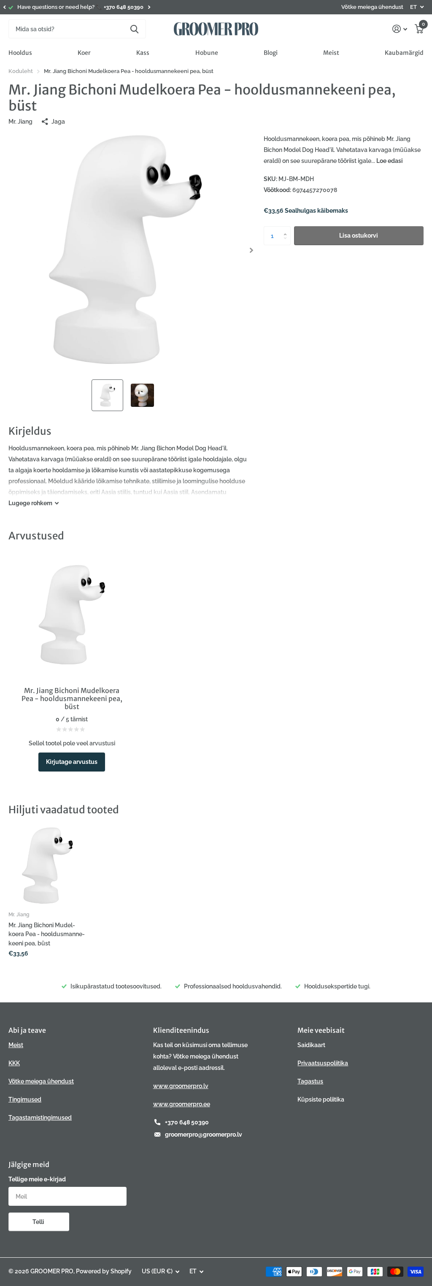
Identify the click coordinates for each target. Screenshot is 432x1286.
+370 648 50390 (187, 1122)
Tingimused (24, 1099)
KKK (14, 1063)
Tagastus (310, 1081)
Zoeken (134, 28)
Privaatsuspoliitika (322, 1063)
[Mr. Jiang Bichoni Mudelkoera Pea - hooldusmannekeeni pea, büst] (47, 865)
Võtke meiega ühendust (372, 7)
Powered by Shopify (104, 1271)
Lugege (30, 503)
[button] (4, 7)
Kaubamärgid (404, 53)
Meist (331, 53)
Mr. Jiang (20, 121)
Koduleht (20, 71)
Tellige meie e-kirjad (37, 1179)
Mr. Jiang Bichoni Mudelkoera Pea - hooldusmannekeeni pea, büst (46, 934)
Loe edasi (389, 160)
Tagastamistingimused (40, 1117)
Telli (39, 1221)
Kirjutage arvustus (71, 761)
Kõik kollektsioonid (20, 52)
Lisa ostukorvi (358, 235)
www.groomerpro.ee (181, 1104)
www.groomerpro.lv (180, 1086)
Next (148, 7)
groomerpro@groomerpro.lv (203, 1134)
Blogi (271, 53)
